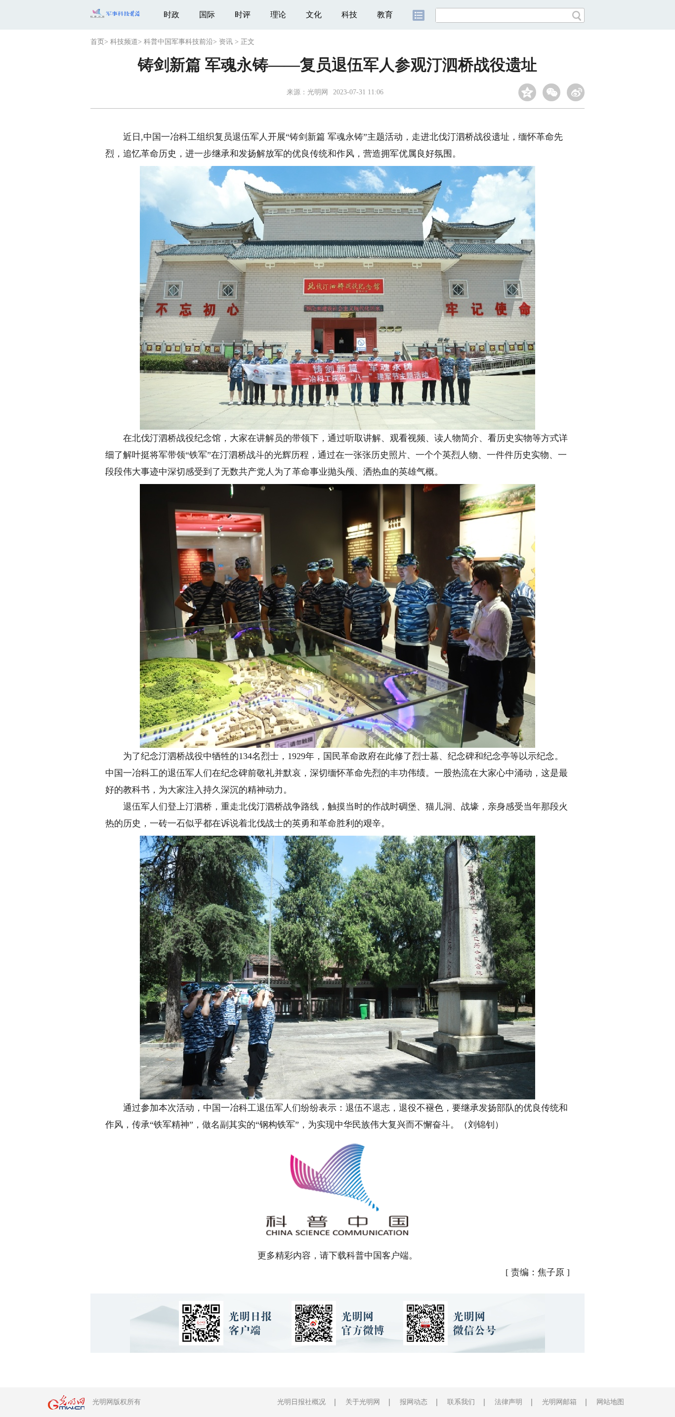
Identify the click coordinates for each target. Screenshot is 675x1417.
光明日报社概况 (301, 1402)
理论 (278, 14)
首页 (97, 41)
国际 (207, 14)
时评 (243, 14)
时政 (171, 14)
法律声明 (508, 1402)
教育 (385, 14)
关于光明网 (362, 1402)
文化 (314, 14)
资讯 (226, 41)
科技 (349, 14)
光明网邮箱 (559, 1402)
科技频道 (124, 41)
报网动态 (413, 1402)
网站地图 (610, 1402)
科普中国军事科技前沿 (178, 41)
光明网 (317, 92)
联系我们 (461, 1402)
